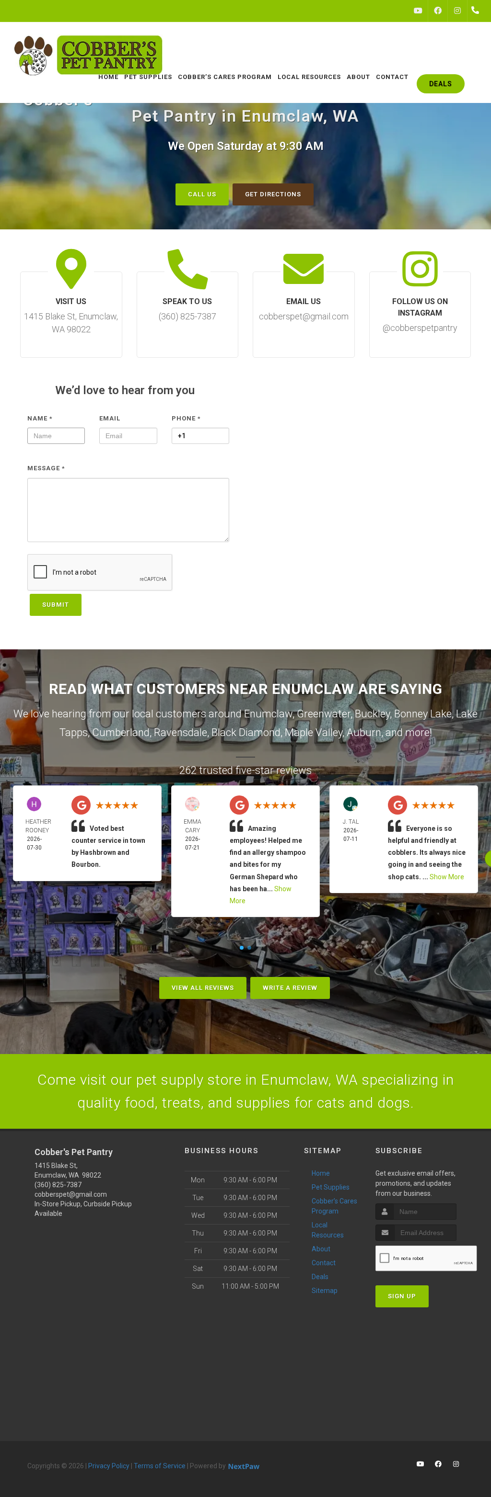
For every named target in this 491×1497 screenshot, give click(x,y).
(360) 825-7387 (58, 1185)
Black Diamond (246, 732)
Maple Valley (313, 732)
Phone (186, 418)
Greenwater (324, 714)
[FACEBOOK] (437, 11)
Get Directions (273, 194)
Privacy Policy (108, 1466)
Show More (447, 877)
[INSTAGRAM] (457, 11)
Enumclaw (268, 714)
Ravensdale (180, 732)
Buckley (372, 714)
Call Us (202, 194)
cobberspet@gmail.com (71, 1194)
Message (46, 468)
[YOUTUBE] (418, 11)
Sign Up (402, 1296)
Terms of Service (160, 1466)
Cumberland (121, 732)
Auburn (364, 732)
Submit (55, 604)
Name (40, 418)
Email (109, 418)
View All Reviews (203, 987)
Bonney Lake (423, 714)
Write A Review (290, 987)
